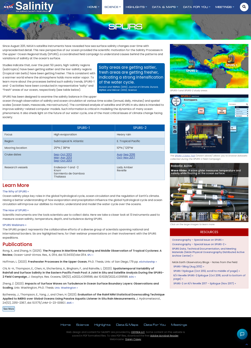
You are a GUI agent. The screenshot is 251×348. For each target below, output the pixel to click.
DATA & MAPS (164, 7)
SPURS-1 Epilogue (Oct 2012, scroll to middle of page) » (206, 271)
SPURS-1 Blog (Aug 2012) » (188, 266)
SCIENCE (111, 7)
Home (66, 324)
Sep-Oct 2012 (63, 154)
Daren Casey (133, 339)
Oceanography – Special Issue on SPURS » (198, 240)
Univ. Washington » (66, 287)
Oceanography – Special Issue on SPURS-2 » (199, 244)
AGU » (132, 277)
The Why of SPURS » (16, 191)
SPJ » (90, 255)
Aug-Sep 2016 (126, 154)
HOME (92, 7)
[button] (171, 216)
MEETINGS (223, 7)
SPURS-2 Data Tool (185, 155)
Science (82, 324)
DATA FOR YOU (195, 7)
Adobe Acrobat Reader (164, 335)
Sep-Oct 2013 (63, 161)
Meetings (179, 324)
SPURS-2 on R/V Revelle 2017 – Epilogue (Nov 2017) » (204, 283)
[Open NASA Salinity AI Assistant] (242, 334)
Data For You (155, 324)
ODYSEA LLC (138, 332)
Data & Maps (127, 324)
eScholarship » (148, 261)
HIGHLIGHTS (135, 7)
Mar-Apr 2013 (63, 158)
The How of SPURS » (16, 210)
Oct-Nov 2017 (126, 158)
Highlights (102, 324)
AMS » (70, 303)
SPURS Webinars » (14, 225)
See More (8, 308)
